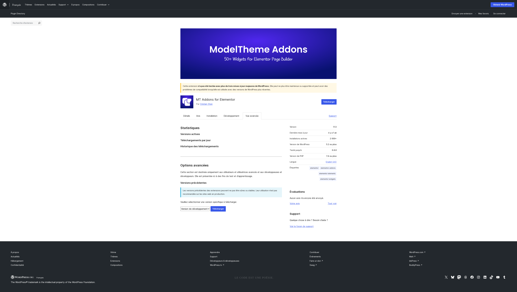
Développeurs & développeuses (224, 261)
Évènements (315, 256)
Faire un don (316, 261)
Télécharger (329, 102)
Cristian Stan (206, 104)
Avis (198, 116)
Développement (231, 116)
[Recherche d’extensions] (39, 23)
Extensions (115, 261)
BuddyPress (415, 265)
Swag (313, 265)
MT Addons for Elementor (215, 99)
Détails (186, 116)
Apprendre (215, 252)
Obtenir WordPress (502, 4)
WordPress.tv (217, 265)
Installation (212, 116)
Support (333, 116)
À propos (15, 252)
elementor (314, 168)
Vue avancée (252, 116)
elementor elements (327, 174)
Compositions (116, 265)
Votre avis (295, 203)
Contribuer (314, 252)
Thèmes (114, 256)
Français (40, 278)
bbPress (414, 261)
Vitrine (113, 252)
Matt (412, 256)
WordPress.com (417, 252)
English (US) (331, 162)
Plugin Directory (18, 13)
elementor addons (328, 168)
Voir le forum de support (302, 226)
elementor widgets (328, 179)
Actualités (15, 256)
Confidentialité (17, 265)
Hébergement (17, 261)
